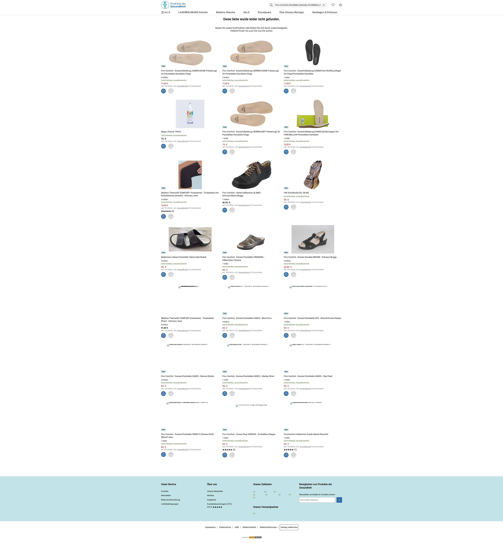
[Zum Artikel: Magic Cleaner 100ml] (190, 114)
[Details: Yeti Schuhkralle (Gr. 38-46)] (286, 188)
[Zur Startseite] (173, 5)
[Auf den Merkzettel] (170, 91)
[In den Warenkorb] (163, 91)
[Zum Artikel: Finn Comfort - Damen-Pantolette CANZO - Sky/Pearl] (313, 358)
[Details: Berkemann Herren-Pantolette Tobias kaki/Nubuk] (163, 252)
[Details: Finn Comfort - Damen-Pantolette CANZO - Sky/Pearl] (286, 371)
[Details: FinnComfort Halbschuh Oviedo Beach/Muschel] (286, 429)
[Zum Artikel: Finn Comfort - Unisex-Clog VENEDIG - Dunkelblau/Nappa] (251, 416)
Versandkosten (182, 86)
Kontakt (164, 491)
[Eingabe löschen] (324, 5)
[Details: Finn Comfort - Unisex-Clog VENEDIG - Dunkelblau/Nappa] (225, 429)
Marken (210, 495)
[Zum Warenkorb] (340, 5)
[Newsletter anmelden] (339, 500)
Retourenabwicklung (170, 499)
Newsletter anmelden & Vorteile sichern (317, 494)
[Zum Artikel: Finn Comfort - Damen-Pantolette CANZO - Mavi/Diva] (251, 300)
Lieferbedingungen (169, 504)
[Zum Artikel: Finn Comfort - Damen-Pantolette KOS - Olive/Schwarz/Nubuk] (313, 300)
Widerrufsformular (268, 527)
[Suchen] (272, 4)
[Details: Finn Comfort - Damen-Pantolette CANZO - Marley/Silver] (225, 371)
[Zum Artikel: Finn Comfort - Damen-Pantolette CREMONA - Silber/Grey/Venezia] (251, 239)
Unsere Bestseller (215, 491)
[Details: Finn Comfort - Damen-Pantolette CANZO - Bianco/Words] (163, 371)
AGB (237, 527)
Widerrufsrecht (249, 527)
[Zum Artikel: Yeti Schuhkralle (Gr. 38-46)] (313, 175)
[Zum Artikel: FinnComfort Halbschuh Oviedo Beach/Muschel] (313, 416)
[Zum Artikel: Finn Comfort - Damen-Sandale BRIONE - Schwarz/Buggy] (313, 239)
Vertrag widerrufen (289, 527)
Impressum (210, 527)
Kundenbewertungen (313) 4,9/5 (219, 505)
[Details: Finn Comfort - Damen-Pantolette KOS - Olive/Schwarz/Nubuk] (286, 313)
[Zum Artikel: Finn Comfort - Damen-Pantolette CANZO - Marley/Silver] (251, 358)
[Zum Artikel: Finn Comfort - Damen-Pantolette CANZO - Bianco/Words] (190, 358)
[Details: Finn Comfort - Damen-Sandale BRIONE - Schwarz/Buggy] (286, 252)
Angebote (211, 499)
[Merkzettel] (333, 5)
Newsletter (166, 495)
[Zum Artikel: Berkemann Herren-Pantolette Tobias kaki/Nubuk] (190, 239)
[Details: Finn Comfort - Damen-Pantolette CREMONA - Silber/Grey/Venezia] (225, 252)
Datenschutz (225, 527)
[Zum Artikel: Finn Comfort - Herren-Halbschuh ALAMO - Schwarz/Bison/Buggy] (251, 175)
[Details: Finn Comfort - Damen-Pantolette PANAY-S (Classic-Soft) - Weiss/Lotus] (163, 429)
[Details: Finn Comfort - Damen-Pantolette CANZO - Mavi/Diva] (225, 313)
